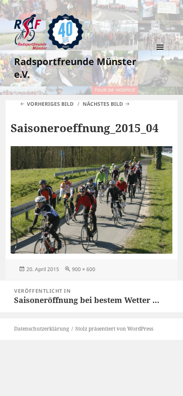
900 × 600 (83, 269)
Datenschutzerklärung (41, 328)
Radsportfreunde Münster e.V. (75, 67)
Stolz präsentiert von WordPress (114, 328)
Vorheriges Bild (50, 103)
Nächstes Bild (103, 103)
